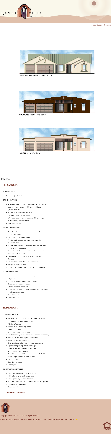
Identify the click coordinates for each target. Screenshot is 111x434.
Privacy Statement (28, 419)
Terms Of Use (43, 419)
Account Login (96, 25)
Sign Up (16, 419)
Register (107, 25)
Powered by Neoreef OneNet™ (63, 419)
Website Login (6, 419)
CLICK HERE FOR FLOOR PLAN (14, 392)
